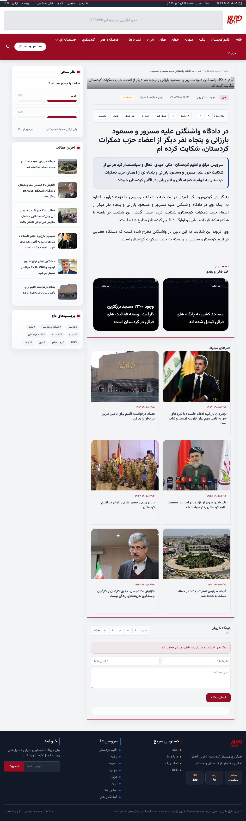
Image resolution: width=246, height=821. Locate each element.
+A (201, 116)
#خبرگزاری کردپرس (51, 327)
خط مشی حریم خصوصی (39, 811)
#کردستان (57, 335)
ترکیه (114, 756)
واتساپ (102, 116)
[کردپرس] (234, 20)
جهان (113, 770)
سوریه (113, 763)
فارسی (71, 3)
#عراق (42, 343)
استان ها (111, 790)
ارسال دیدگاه (218, 698)
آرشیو (15, 3)
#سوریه (73, 335)
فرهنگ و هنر (108, 797)
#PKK (74, 343)
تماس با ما (171, 763)
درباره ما (172, 756)
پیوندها (25, 3)
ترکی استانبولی (45, 3)
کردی (60, 3)
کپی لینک (130, 116)
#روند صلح (58, 343)
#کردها (28, 343)
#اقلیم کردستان (36, 335)
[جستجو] (8, 46)
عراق (114, 777)
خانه (239, 40)
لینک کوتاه (160, 116)
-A (209, 116)
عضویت (14, 766)
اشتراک (145, 116)
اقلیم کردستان (212, 71)
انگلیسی (83, 3)
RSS (6, 3)
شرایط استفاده (12, 811)
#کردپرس (72, 327)
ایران (114, 783)
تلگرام (115, 116)
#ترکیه (31, 327)
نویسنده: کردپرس (206, 97)
